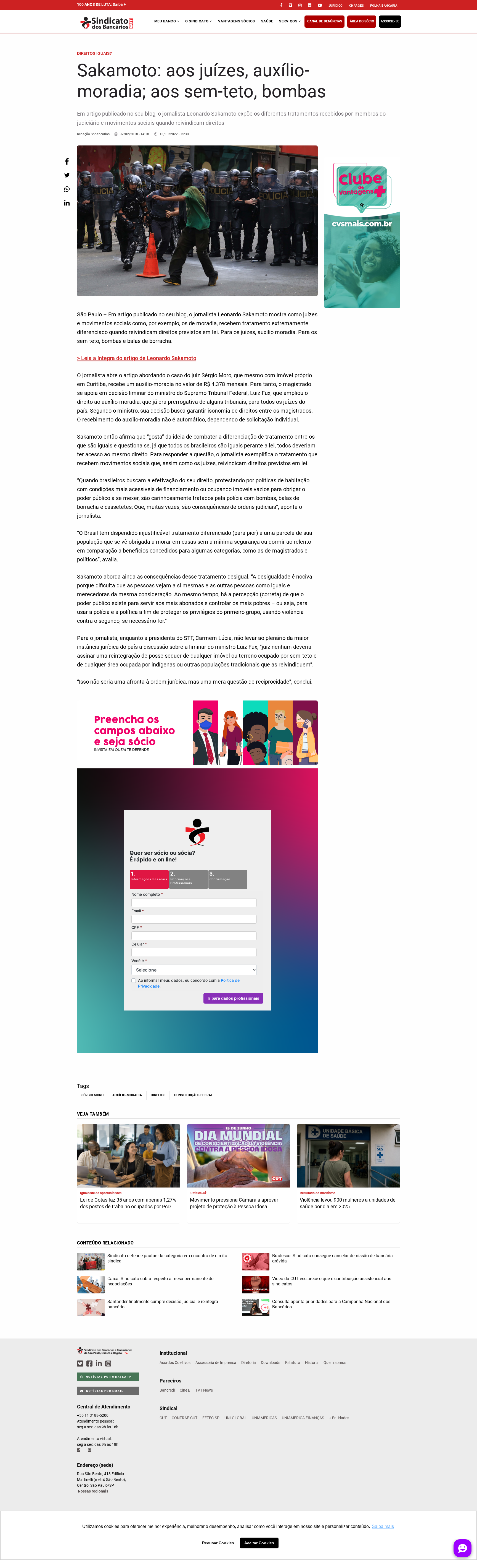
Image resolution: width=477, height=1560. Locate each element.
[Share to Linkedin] (67, 203)
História (312, 1362)
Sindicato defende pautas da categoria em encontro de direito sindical (167, 1258)
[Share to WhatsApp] (67, 189)
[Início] (115, 23)
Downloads (270, 1362)
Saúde (267, 21)
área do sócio (362, 21)
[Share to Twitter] (67, 175)
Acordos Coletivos (175, 1362)
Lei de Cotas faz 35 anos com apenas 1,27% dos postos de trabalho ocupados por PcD (128, 1203)
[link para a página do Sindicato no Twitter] (290, 5)
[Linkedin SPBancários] (100, 1364)
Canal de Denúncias (324, 21)
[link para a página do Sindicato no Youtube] (320, 5)
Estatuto (292, 1362)
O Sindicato (197, 21)
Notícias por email (104, 1390)
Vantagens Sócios (236, 21)
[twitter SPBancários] (81, 1364)
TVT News (204, 1390)
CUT (163, 1418)
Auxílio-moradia (127, 1095)
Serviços (288, 21)
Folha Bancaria (383, 5)
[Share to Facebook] (67, 161)
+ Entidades (339, 1418)
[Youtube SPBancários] (119, 1364)
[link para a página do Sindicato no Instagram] (300, 5)
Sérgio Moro (92, 1095)
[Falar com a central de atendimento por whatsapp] (90, 1450)
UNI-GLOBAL (235, 1418)
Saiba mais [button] (383, 1526)
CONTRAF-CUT (184, 1418)
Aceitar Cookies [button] (259, 1543)
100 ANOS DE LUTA (101, 4)
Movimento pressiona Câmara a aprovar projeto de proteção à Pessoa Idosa (234, 1203)
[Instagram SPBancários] (109, 1364)
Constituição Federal (193, 1095)
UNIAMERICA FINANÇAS (303, 1418)
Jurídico (335, 5)
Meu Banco (165, 21)
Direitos (158, 1095)
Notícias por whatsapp (108, 1376)
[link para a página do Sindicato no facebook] (281, 5)
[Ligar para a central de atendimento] (79, 1450)
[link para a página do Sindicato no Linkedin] (309, 5)
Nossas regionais (93, 1491)
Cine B (185, 1390)
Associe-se (390, 21)
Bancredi (167, 1390)
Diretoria (248, 1362)
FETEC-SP (210, 1418)
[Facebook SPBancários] (90, 1364)
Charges (356, 5)
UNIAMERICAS (264, 1418)
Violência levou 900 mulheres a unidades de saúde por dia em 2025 (348, 1203)
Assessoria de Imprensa (215, 1362)
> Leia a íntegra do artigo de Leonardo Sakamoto (136, 358)
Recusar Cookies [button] (218, 1543)
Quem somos (335, 1362)
